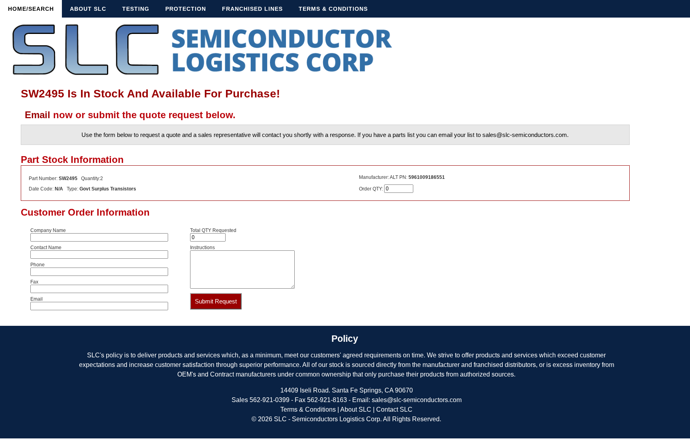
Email (37, 114)
